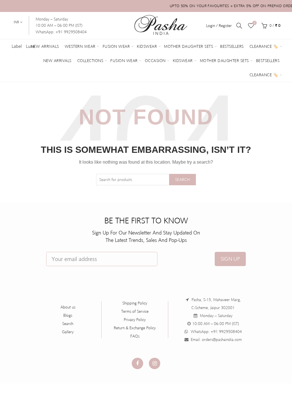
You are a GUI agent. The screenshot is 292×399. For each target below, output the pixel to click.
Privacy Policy (135, 319)
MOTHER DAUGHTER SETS (224, 60)
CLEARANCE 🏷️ (264, 75)
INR (16, 22)
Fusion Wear (116, 46)
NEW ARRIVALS (57, 60)
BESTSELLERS (268, 60)
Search (182, 179)
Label (17, 46)
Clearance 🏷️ (264, 46)
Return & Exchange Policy (135, 328)
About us (67, 307)
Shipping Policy (134, 303)
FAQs (134, 336)
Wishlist (254, 22)
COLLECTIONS (90, 60)
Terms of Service (135, 311)
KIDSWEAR (183, 60)
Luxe (30, 46)
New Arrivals (45, 46)
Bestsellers (232, 46)
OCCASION (155, 60)
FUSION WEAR (124, 60)
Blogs (67, 315)
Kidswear (147, 46)
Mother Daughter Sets (188, 46)
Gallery (68, 332)
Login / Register (219, 25)
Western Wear (80, 46)
